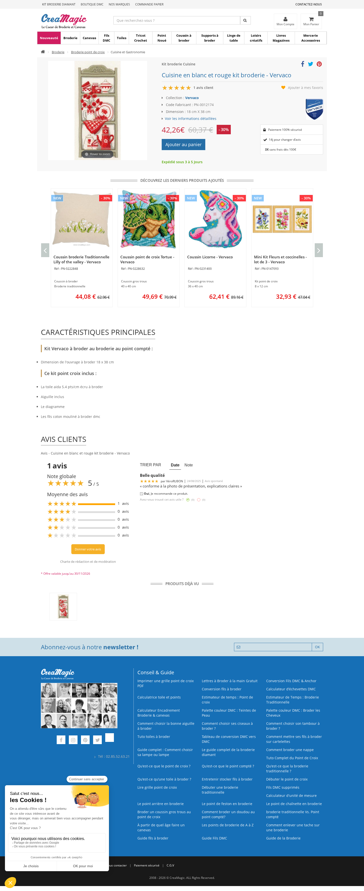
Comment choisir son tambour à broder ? (293, 726)
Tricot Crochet (140, 38)
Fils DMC (106, 38)
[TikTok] (109, 740)
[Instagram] (73, 740)
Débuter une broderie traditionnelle (220, 790)
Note (188, 465)
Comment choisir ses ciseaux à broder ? (227, 726)
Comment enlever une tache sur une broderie (293, 827)
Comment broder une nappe (290, 749)
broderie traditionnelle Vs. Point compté (292, 814)
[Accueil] (43, 52)
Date (175, 465)
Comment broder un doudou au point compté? (228, 814)
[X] (97, 740)
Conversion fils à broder (221, 689)
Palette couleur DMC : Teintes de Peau (229, 713)
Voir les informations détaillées (190, 118)
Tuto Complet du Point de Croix (292, 758)
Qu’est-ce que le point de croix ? (163, 766)
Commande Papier (149, 4)
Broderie (70, 38)
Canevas (89, 38)
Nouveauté (49, 38)
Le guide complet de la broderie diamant (228, 752)
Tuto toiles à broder (153, 736)
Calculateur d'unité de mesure (291, 795)
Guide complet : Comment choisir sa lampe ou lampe (165, 752)
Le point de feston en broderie (227, 803)
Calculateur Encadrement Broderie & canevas (158, 713)
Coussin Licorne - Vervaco (210, 256)
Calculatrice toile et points (159, 697)
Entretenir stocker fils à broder (227, 779)
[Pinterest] (85, 740)
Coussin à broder (183, 38)
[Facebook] (61, 740)
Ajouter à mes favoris (305, 87)
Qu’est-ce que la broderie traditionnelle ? (287, 768)
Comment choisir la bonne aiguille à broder (165, 726)
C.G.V (170, 865)
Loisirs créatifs (256, 38)
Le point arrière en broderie (160, 803)
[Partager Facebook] (302, 64)
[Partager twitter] (310, 64)
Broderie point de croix (88, 52)
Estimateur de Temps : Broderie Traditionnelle (292, 699)
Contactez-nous (308, 4)
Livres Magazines (281, 38)
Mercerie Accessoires (310, 38)
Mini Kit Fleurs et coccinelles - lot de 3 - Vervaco (280, 259)
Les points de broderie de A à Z (228, 825)
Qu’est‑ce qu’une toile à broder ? (164, 779)
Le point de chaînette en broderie (294, 803)
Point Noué (161, 38)
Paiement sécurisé (146, 865)
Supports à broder (209, 38)
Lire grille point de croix (157, 787)
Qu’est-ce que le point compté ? (228, 766)
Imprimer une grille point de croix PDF (165, 683)
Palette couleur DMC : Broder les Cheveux (293, 713)
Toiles (121, 38)
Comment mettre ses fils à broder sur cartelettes (294, 739)
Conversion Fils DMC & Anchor (291, 680)
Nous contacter (116, 865)
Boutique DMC (92, 4)
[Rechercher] (245, 20)
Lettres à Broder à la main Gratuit (230, 680)
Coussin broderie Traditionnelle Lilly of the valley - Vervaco (81, 259)
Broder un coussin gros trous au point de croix (164, 814)
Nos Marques (119, 4)
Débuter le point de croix (287, 779)
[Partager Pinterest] (319, 64)
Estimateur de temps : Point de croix (227, 699)
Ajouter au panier (183, 144)
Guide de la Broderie (283, 838)
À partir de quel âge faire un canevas (161, 827)
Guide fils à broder (152, 838)
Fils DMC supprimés (282, 787)
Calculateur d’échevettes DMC (291, 689)
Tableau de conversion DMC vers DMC (229, 739)
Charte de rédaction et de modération (88, 561)
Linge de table (233, 38)
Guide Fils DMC (214, 838)
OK (317, 647)
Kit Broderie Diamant (59, 4)
